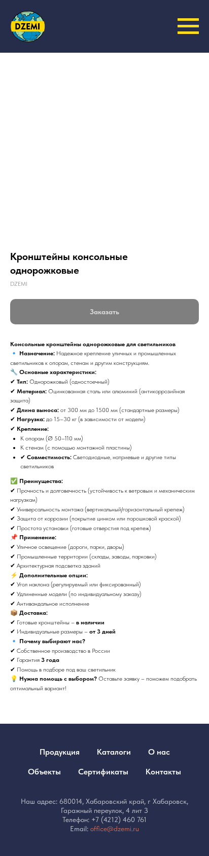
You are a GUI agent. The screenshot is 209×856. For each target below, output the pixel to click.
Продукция (60, 752)
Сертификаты (103, 771)
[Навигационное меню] (188, 26)
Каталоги (114, 752)
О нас (159, 752)
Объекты (44, 771)
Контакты (163, 771)
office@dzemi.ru (114, 829)
